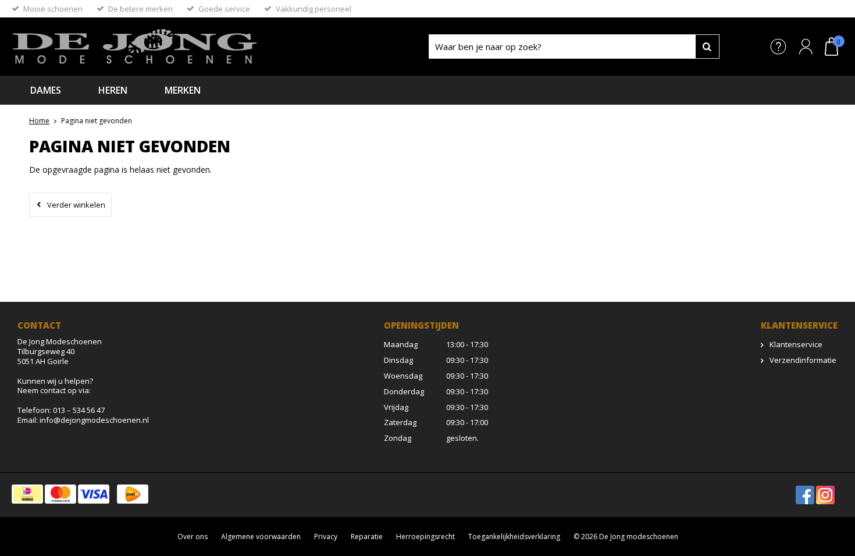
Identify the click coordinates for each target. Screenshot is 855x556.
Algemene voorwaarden (261, 536)
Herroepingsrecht (425, 536)
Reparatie (367, 536)
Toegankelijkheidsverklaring (514, 536)
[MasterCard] (60, 494)
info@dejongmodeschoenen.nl (94, 420)
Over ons (192, 536)
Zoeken (707, 46)
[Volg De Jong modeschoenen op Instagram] (825, 495)
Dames (45, 90)
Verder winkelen (76, 204)
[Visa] (93, 494)
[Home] (195, 46)
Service (778, 46)
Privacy (325, 536)
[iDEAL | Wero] (27, 494)
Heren (112, 90)
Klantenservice (796, 344)
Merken (183, 90)
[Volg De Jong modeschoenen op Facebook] (805, 495)
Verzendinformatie (803, 360)
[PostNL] (132, 494)
